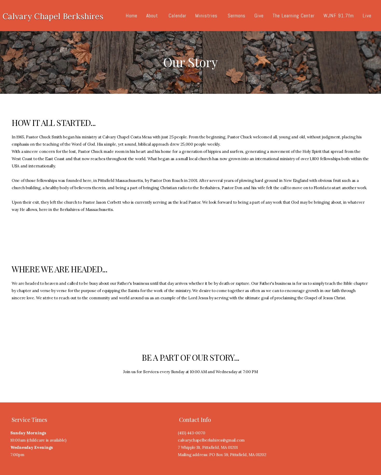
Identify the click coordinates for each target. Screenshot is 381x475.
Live (367, 15)
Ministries (207, 15)
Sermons (236, 15)
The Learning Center (293, 15)
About (153, 15)
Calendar (177, 15)
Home (131, 15)
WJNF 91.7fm (338, 15)
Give (259, 15)
